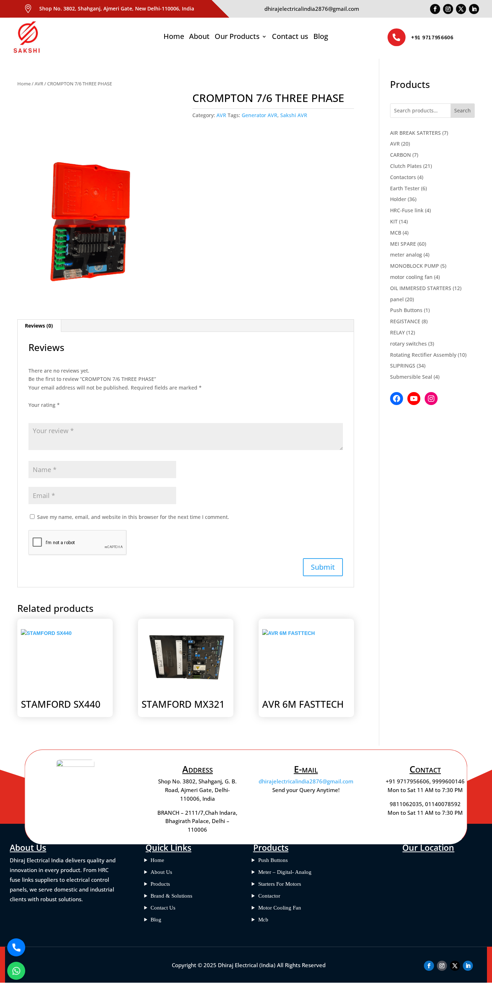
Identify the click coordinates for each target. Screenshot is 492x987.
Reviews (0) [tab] (39, 325)
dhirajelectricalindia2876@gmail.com (306, 781)
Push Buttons (273, 860)
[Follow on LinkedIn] (474, 9)
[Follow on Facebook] (435, 9)
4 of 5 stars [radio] (63, 413)
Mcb (263, 919)
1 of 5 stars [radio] (32, 413)
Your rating (44, 404)
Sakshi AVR (293, 115)
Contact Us (163, 908)
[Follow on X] (461, 9)
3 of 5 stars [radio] (53, 413)
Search (462, 110)
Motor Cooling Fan (279, 908)
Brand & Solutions (171, 896)
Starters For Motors (279, 884)
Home (174, 37)
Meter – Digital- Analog (285, 872)
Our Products (237, 37)
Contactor (269, 896)
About (199, 37)
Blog (320, 37)
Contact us (290, 37)
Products (160, 884)
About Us (161, 872)
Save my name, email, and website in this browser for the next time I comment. (133, 516)
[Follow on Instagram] (448, 9)
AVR (39, 83)
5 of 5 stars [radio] (73, 413)
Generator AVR (259, 115)
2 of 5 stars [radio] (43, 413)
